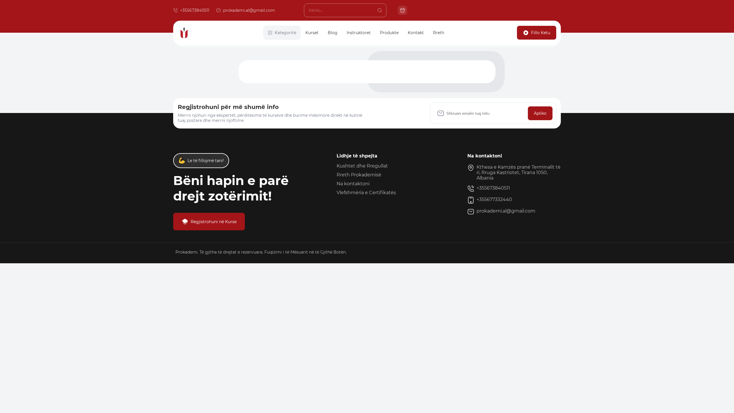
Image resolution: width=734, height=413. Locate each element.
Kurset (312, 32)
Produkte (389, 32)
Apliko (540, 113)
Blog (332, 32)
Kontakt (416, 32)
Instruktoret (359, 32)
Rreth (438, 32)
